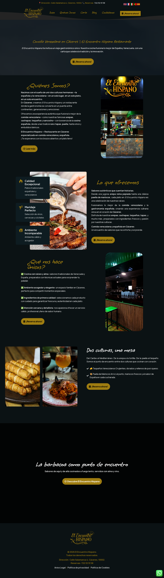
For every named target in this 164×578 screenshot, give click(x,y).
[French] (128, 4)
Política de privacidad (78, 567)
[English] (125, 4)
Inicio (52, 12)
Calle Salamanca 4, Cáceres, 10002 (66, 3)
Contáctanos (108, 12)
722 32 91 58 (99, 3)
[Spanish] (138, 4)
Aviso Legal (60, 567)
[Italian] (132, 4)
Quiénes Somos (67, 12)
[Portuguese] (135, 4)
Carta (84, 12)
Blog (94, 12)
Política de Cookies (100, 567)
